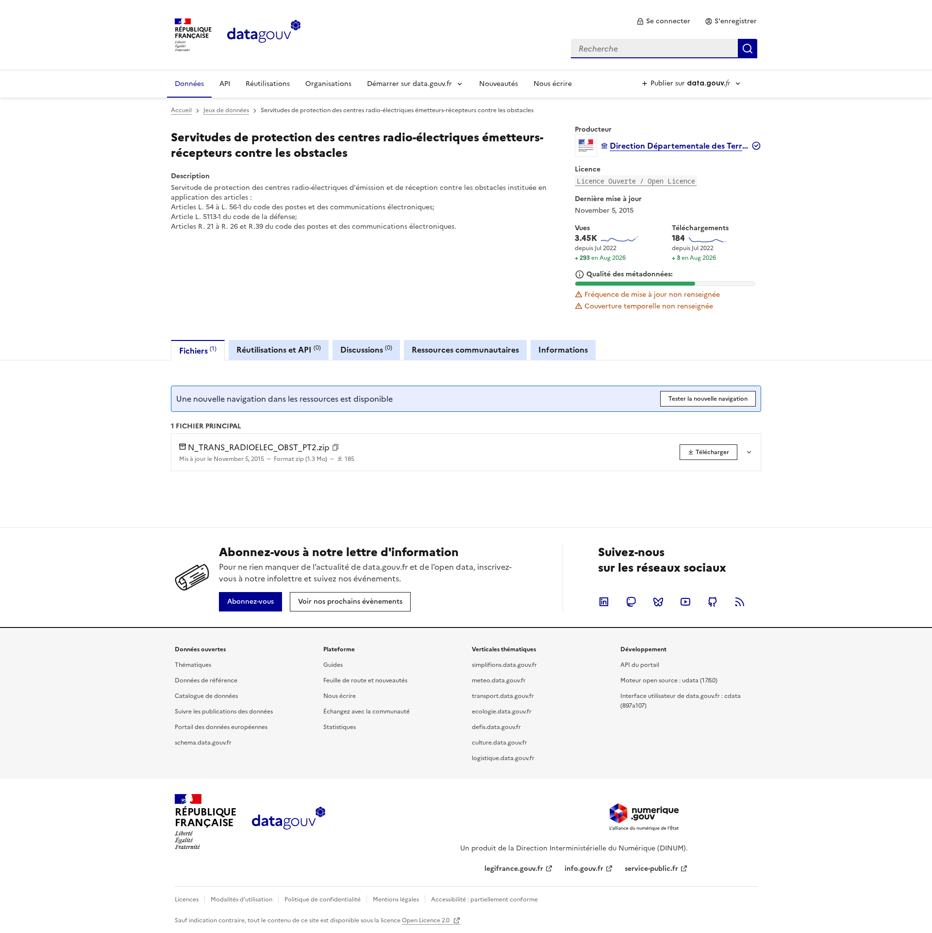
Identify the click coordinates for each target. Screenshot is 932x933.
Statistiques (339, 727)
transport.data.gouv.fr (503, 696)
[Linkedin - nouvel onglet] (604, 601)
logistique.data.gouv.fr (503, 758)
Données (189, 84)
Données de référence (206, 680)
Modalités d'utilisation (241, 899)
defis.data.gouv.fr (496, 727)
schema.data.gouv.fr (203, 742)
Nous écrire (552, 84)
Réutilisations (268, 84)
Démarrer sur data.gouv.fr (409, 84)
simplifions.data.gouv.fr (504, 665)
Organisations (328, 84)
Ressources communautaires (465, 350)
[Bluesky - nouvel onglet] (658, 601)
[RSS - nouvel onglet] (739, 601)
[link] (663, 21)
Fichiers (197, 350)
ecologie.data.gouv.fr (502, 711)
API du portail (639, 665)
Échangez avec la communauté (366, 711)
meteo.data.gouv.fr (499, 680)
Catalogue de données (206, 696)
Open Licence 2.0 (426, 920)
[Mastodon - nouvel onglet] (631, 601)
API (224, 84)
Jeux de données (226, 110)
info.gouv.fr (584, 869)
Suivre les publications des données (224, 711)
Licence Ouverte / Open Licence (636, 181)
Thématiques (193, 665)
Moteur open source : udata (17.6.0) (668, 680)
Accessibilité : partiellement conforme (484, 899)
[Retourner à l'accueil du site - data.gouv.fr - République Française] (288, 821)
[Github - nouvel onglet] (712, 601)
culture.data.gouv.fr (499, 742)
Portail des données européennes (221, 727)
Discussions (366, 349)
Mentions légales (396, 899)
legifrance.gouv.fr (513, 869)
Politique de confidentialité (322, 899)
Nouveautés (498, 84)
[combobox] (664, 48)
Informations (563, 350)
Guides (333, 665)
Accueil (181, 110)
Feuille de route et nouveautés (365, 680)
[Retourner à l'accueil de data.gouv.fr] (263, 34)
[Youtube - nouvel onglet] (685, 601)
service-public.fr (651, 869)
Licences (187, 899)
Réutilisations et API (278, 349)
